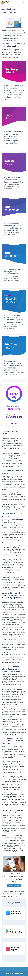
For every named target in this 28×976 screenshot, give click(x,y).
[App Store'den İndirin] (14, 913)
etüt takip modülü (21, 893)
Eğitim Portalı (13, 12)
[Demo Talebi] (14, 358)
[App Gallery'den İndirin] (14, 948)
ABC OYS (5, 12)
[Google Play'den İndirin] (14, 931)
